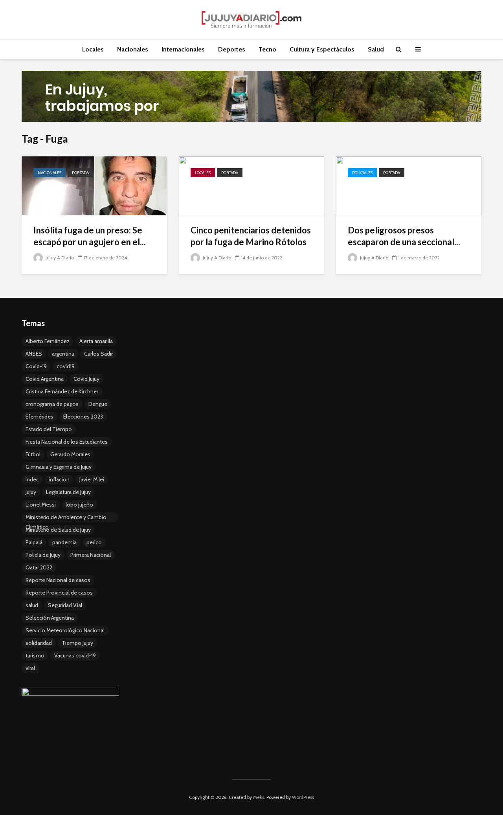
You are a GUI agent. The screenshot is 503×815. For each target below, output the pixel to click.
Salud (376, 49)
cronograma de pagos (52, 404)
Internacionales (183, 49)
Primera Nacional (90, 554)
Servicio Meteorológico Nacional (65, 630)
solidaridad (39, 642)
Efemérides (39, 416)
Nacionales (132, 49)
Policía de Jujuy (43, 554)
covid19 (66, 366)
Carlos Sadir (98, 353)
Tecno (267, 49)
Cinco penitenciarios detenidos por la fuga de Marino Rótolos (251, 236)
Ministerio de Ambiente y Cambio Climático (66, 518)
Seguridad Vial (65, 605)
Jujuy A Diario (59, 258)
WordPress (303, 797)
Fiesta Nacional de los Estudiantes (67, 441)
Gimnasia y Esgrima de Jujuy (59, 466)
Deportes (231, 49)
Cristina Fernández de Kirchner (62, 391)
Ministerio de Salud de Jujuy (58, 529)
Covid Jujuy (86, 378)
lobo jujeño (79, 504)
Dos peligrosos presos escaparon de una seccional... (404, 236)
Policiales (362, 172)
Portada (80, 172)
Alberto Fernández (48, 341)
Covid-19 (36, 366)
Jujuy (31, 492)
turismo (35, 655)
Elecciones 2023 (83, 416)
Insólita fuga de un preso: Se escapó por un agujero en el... (89, 236)
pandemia (64, 542)
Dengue (97, 404)
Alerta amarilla (96, 341)
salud (32, 605)
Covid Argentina (45, 378)
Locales (93, 49)
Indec (32, 479)
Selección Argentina (50, 617)
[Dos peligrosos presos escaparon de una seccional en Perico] (408, 185)
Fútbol (33, 454)
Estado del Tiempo (49, 429)
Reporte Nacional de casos (58, 580)
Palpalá (34, 542)
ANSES (34, 353)
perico (94, 542)
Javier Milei (91, 479)
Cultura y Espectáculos (322, 49)
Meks (258, 797)
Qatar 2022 (39, 567)
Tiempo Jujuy (77, 642)
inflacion (59, 479)
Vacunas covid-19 (75, 655)
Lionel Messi (41, 504)
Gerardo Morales (70, 454)
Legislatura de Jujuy (68, 492)
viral (30, 668)
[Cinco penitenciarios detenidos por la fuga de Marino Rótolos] (251, 185)
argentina (63, 353)
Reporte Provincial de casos (59, 592)
